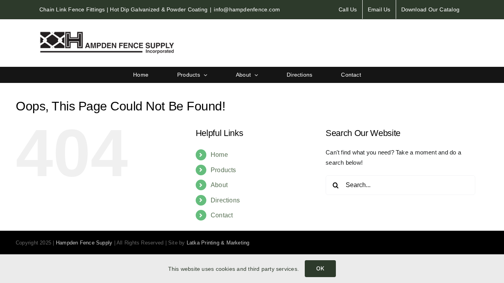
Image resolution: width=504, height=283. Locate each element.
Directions (225, 200)
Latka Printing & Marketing (218, 243)
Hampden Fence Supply (84, 243)
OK (320, 268)
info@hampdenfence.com (247, 9)
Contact (222, 215)
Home (219, 154)
